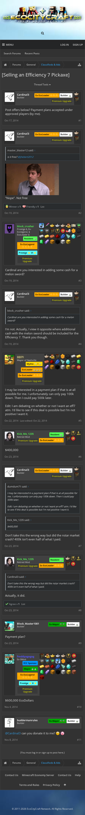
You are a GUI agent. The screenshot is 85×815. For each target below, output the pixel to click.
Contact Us (11, 775)
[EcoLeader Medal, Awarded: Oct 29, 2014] (63, 656)
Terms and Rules (29, 785)
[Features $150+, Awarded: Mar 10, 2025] (47, 667)
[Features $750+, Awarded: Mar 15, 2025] (46, 367)
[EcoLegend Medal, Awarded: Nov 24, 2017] (52, 656)
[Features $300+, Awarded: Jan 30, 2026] (68, 236)
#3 (79, 280)
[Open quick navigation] (79, 64)
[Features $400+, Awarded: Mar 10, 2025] (68, 667)
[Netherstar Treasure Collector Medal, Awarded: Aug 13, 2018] (46, 231)
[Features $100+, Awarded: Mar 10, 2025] (42, 667)
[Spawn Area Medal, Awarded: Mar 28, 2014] (68, 226)
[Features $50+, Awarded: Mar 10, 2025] (68, 661)
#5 (79, 420)
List (42, 206)
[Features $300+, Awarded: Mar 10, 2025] (63, 667)
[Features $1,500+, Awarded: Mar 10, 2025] (63, 672)
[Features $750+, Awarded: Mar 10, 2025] (47, 672)
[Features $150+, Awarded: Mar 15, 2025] (46, 362)
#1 (79, 120)
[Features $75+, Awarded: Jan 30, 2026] (41, 236)
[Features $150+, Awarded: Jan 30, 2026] (52, 236)
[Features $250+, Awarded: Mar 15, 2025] (57, 362)
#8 (79, 610)
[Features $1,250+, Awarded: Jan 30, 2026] (57, 242)
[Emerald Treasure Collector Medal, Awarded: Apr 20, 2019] (78, 226)
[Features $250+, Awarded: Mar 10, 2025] (58, 667)
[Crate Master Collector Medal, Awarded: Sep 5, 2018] (46, 226)
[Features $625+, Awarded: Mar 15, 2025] (78, 362)
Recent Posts (32, 53)
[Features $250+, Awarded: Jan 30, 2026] (62, 236)
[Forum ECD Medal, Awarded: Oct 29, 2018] (73, 226)
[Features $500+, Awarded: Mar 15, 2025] (73, 362)
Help (78, 775)
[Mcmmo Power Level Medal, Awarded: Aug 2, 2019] (68, 231)
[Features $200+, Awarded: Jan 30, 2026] (57, 236)
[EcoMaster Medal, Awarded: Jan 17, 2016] (58, 656)
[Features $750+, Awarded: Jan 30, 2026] (46, 242)
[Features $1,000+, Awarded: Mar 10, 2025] (52, 672)
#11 (79, 739)
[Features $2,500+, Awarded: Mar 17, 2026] (73, 367)
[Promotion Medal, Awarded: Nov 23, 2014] (57, 356)
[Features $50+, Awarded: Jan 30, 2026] (78, 231)
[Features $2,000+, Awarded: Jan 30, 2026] (68, 242)
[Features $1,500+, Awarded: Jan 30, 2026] (62, 242)
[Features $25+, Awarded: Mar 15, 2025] (62, 356)
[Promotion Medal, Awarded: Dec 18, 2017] (67, 439)
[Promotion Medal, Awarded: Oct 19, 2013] (76, 99)
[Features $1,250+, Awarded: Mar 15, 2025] (57, 367)
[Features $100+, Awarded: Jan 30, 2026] (46, 236)
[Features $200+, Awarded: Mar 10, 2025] (52, 667)
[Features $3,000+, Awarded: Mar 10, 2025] (42, 677)
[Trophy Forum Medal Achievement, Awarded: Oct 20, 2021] (78, 367)
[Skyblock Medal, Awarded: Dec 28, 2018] (58, 661)
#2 (79, 212)
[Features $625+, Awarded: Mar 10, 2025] (42, 672)
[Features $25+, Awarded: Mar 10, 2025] (63, 661)
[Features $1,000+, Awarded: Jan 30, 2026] (52, 242)
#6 (79, 456)
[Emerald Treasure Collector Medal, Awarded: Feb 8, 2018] (52, 661)
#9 (79, 643)
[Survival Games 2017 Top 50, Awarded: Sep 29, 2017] (78, 433)
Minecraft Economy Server (38, 775)
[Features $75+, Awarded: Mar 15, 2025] (73, 356)
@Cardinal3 (13, 733)
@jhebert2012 (25, 157)
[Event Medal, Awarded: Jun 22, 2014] (73, 433)
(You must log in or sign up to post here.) (42, 752)
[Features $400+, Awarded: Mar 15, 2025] (68, 362)
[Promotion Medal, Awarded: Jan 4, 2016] (52, 231)
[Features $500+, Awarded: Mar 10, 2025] (74, 667)
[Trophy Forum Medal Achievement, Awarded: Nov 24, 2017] (62, 231)
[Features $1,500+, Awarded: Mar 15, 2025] (62, 367)
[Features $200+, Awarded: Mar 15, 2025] (52, 362)
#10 (79, 706)
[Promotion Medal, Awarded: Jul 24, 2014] (42, 656)
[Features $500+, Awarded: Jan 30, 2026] (78, 236)
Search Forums (12, 53)
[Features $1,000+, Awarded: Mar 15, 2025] (52, 367)
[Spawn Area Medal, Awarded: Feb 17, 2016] (47, 656)
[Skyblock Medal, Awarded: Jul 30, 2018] (41, 226)
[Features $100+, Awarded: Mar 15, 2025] (78, 356)
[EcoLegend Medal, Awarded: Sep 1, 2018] (52, 226)
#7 (79, 546)
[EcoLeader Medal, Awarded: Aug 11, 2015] (46, 356)
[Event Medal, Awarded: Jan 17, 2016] (68, 656)
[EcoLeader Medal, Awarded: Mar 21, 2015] (62, 226)
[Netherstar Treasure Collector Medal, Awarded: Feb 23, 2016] (42, 661)
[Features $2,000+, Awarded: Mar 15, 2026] (68, 367)
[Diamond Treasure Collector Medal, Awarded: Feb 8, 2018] (47, 661)
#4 (79, 343)
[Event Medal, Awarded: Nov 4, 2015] (57, 231)
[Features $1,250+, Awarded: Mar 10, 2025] (58, 672)
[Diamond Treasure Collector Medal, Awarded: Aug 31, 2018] (41, 231)
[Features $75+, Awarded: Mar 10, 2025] (74, 661)
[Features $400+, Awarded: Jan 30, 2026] (73, 236)
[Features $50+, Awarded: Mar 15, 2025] (68, 356)
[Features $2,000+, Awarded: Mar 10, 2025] (68, 672)
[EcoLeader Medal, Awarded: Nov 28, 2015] (76, 94)
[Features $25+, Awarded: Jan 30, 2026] (73, 231)
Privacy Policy (51, 785)
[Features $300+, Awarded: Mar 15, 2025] (62, 362)
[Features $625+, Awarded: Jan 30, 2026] (41, 242)
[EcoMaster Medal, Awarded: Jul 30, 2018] (57, 226)
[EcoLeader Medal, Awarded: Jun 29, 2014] (67, 433)
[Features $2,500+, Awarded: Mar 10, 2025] (74, 672)
